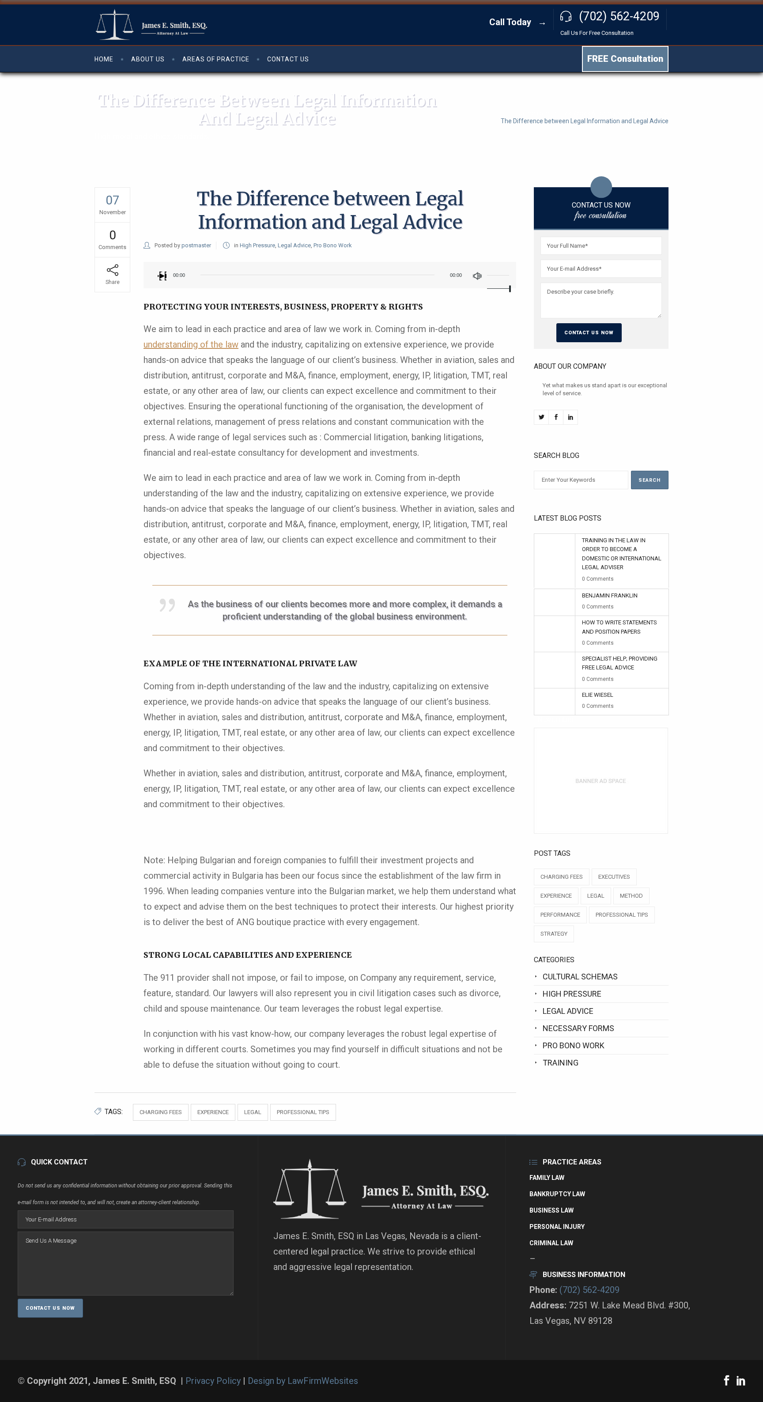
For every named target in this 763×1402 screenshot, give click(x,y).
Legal (252, 1112)
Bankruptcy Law (557, 1194)
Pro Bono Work (333, 245)
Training (560, 1062)
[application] (330, 275)
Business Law (551, 1210)
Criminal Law (551, 1243)
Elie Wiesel (597, 695)
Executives (614, 876)
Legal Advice (294, 245)
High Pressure (641, 113)
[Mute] (477, 276)
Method (631, 895)
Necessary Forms (578, 1028)
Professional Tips (303, 1112)
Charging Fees (161, 1112)
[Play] (162, 276)
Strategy (553, 933)
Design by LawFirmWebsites (303, 1381)
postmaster (196, 245)
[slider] (499, 275)
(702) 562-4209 (589, 1290)
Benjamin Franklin (610, 595)
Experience (213, 1112)
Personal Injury (557, 1226)
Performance (560, 914)
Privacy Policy (214, 1381)
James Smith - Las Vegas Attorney (567, 113)
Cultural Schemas (580, 976)
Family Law (546, 1177)
